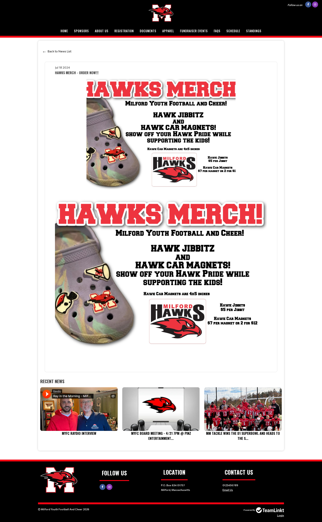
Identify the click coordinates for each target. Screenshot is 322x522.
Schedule (233, 31)
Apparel (168, 31)
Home (64, 31)
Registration (124, 31)
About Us (101, 31)
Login (280, 515)
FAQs (217, 31)
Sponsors (81, 31)
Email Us (227, 489)
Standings (253, 31)
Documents (148, 31)
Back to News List (59, 51)
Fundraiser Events (194, 31)
